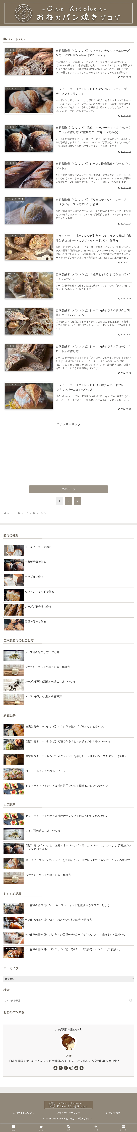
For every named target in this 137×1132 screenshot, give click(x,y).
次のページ (68, 489)
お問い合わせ (113, 1112)
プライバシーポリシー (68, 1112)
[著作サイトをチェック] (55, 1068)
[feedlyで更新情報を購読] (76, 1068)
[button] (131, 1000)
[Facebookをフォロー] (66, 1068)
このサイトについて (23, 1112)
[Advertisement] (68, 450)
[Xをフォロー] (61, 1068)
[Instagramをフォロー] (71, 1068)
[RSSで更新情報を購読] (82, 1068)
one (69, 1055)
